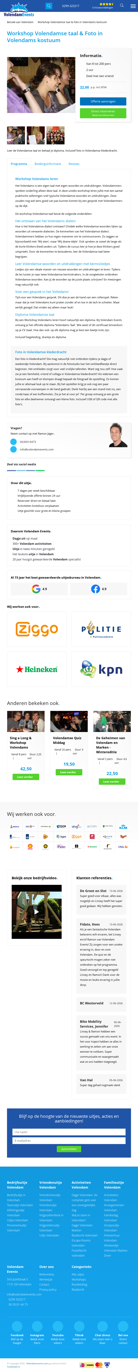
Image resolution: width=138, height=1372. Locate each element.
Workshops (79, 1279)
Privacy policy (47, 1290)
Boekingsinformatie (48, 164)
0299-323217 (70, 6)
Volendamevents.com (37, 1363)
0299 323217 (17, 1299)
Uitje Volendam (49, 1235)
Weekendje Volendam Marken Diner (115, 1250)
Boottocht (78, 1290)
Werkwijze (45, 1279)
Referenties (46, 1274)
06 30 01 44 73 (18, 1304)
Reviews (74, 164)
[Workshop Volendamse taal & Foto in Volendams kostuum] (53, 85)
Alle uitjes (78, 1274)
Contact (44, 1284)
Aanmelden (69, 1149)
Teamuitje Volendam (20, 1205)
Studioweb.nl (13, 1366)
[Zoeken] (48, 6)
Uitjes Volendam (17, 1220)
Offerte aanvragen (103, 101)
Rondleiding (79, 1284)
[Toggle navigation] (133, 6)
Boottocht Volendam (85, 1235)
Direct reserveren (103, 113)
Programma (19, 164)
